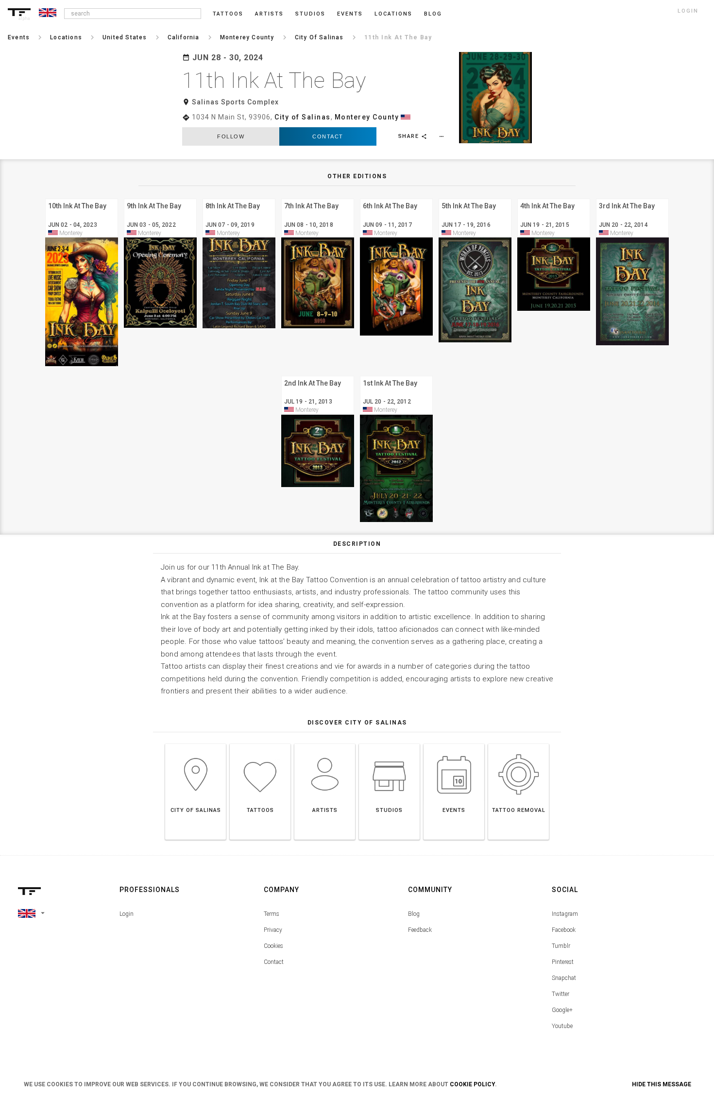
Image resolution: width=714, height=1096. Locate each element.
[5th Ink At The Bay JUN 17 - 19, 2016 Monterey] (475, 197)
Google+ (562, 1010)
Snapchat (564, 978)
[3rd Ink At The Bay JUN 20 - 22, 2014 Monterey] (632, 197)
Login (126, 914)
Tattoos (228, 14)
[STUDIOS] (389, 743)
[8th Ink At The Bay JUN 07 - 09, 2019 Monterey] (239, 197)
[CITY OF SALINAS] (195, 743)
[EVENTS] (454, 743)
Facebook (564, 930)
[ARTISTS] (324, 743)
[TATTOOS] (260, 743)
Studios (310, 14)
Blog (414, 914)
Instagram (565, 914)
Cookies (273, 946)
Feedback (420, 930)
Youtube (562, 1026)
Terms (271, 914)
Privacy (273, 930)
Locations (393, 14)
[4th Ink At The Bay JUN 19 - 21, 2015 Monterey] (554, 197)
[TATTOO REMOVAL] (518, 743)
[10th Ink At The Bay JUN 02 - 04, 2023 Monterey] (81, 197)
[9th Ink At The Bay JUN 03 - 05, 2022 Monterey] (160, 197)
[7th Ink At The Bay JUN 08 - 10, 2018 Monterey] (318, 197)
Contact (327, 136)
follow (230, 136)
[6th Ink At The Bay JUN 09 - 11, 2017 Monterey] (396, 197)
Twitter (560, 994)
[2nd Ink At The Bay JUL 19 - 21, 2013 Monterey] (318, 374)
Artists (269, 14)
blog (433, 14)
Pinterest (563, 962)
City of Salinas (302, 117)
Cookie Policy (472, 1084)
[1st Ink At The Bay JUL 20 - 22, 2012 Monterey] (396, 374)
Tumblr (561, 946)
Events (350, 14)
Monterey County (367, 117)
